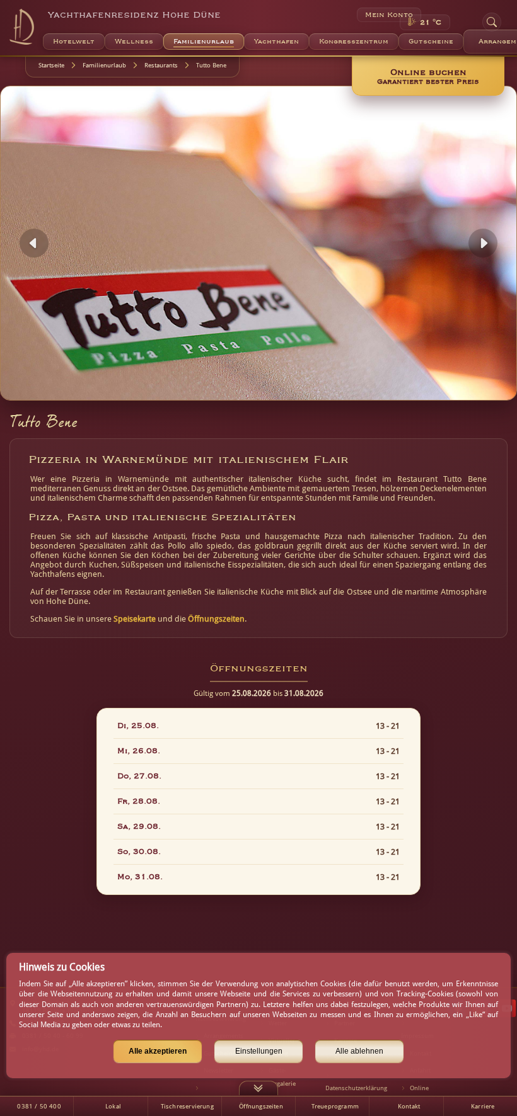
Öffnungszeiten (216, 618)
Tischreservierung (187, 1106)
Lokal (113, 1106)
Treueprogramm (335, 1106)
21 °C (430, 22)
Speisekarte (134, 618)
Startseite (51, 65)
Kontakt (409, 1106)
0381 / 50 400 (39, 1106)
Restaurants (161, 65)
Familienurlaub (104, 65)
